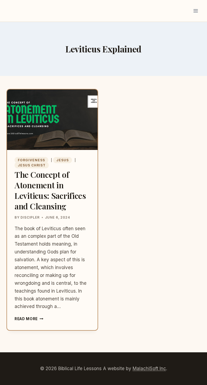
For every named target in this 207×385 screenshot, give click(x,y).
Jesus (62, 160)
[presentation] (52, 119)
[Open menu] (196, 10)
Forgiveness (31, 160)
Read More (29, 319)
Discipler (30, 217)
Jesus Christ (32, 165)
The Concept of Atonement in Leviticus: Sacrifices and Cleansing (50, 190)
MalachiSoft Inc (149, 368)
